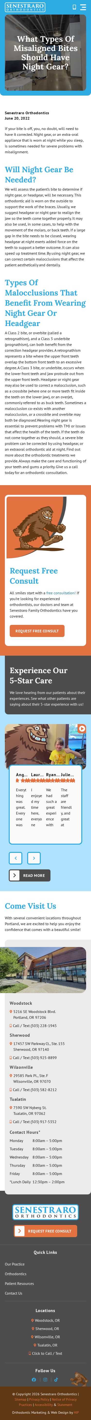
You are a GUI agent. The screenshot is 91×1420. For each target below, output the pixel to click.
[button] (83, 7)
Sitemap (20, 1399)
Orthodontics (15, 1273)
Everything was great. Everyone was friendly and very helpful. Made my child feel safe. (21, 807)
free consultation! (61, 592)
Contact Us (13, 1293)
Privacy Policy (39, 1399)
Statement (64, 1405)
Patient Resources (19, 1283)
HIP (76, 1412)
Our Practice (15, 1264)
